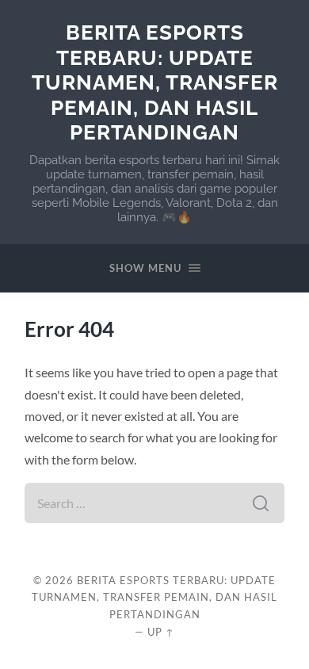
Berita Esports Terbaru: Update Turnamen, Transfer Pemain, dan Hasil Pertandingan (155, 82)
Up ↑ (160, 631)
